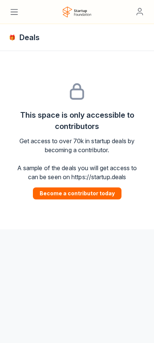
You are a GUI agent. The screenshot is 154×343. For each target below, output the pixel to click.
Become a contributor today (77, 193)
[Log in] (140, 11)
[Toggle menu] (14, 12)
